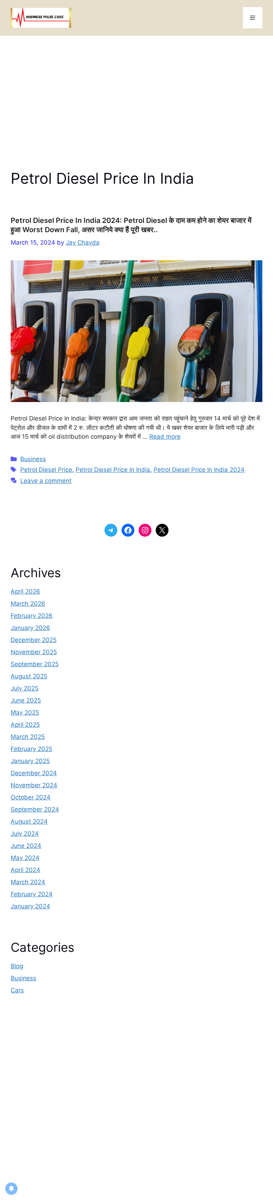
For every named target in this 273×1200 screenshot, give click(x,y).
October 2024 (30, 797)
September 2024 (35, 809)
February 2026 (32, 615)
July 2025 (24, 688)
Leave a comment (45, 480)
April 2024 (25, 869)
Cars (17, 990)
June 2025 (26, 700)
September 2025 (35, 664)
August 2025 (29, 676)
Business (33, 459)
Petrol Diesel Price (46, 469)
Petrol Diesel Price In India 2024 (199, 469)
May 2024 (25, 857)
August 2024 (29, 821)
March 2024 (28, 882)
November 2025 (34, 652)
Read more (165, 436)
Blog (17, 966)
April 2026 (25, 591)
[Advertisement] (136, 89)
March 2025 (28, 736)
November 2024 (34, 785)
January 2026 (30, 627)
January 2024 (30, 906)
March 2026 (28, 603)
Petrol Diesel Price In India (113, 469)
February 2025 (31, 748)
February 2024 (32, 894)
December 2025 (34, 639)
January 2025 (30, 761)
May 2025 (25, 712)
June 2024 (26, 845)
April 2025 (25, 724)
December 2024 (34, 773)
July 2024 (25, 833)
